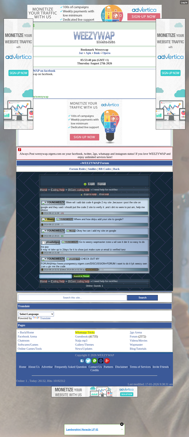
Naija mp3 (81, 340)
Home (43, 189)
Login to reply (90, 194)
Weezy (50, 219)
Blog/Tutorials (138, 348)
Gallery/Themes (84, 344)
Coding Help (57, 189)
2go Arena (136, 332)
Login (91, 184)
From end (104, 194)
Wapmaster (136, 344)
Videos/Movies (138, 340)
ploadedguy (53, 242)
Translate (45, 318)
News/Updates (83, 348)
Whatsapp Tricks (85, 332)
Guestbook (81, 336)
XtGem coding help (78, 189)
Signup (101, 184)
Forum (134, 336)
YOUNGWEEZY (55, 202)
